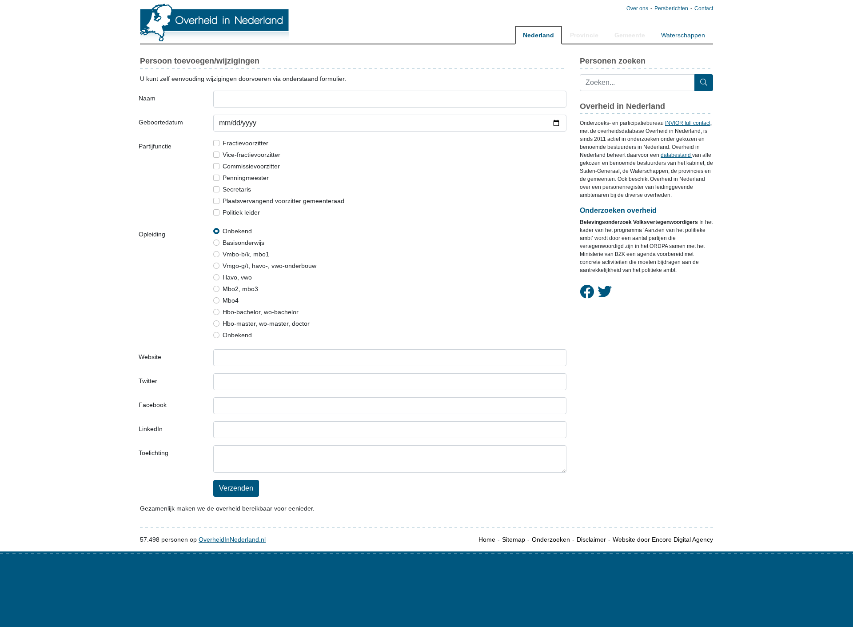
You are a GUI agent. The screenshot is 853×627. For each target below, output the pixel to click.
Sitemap (513, 539)
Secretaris (237, 189)
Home (486, 539)
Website (150, 356)
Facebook (153, 404)
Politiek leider (241, 212)
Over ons (637, 8)
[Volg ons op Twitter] (605, 292)
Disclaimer (591, 539)
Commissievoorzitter (251, 166)
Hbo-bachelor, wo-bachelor (261, 311)
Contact (703, 8)
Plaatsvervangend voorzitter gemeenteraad (283, 200)
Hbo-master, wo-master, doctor (266, 323)
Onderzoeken (551, 539)
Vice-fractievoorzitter (251, 154)
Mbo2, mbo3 (240, 288)
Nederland (538, 35)
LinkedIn (151, 428)
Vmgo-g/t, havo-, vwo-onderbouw (269, 265)
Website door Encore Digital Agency (663, 539)
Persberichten (671, 8)
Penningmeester (246, 177)
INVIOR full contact (687, 123)
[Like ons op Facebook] (587, 292)
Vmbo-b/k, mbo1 (246, 254)
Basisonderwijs (243, 242)
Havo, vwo (237, 277)
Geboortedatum (161, 122)
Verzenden (236, 488)
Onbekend (237, 231)
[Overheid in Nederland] (215, 22)
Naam (147, 98)
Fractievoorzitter (245, 143)
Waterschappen (683, 35)
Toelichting (153, 452)
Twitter (148, 380)
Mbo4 (231, 300)
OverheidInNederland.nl (232, 539)
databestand (676, 155)
